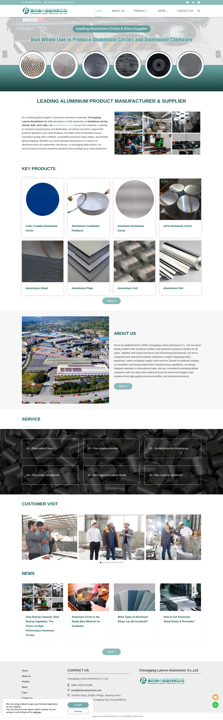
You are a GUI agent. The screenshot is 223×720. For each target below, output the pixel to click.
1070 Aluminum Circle (177, 226)
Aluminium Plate (82, 288)
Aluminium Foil (173, 288)
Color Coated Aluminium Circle (41, 228)
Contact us (185, 11)
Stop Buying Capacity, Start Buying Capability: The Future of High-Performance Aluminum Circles (42, 626)
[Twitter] (193, 2)
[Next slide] (218, 54)
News (25, 687)
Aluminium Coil (128, 288)
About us (118, 11)
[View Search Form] (198, 10)
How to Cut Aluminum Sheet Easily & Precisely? (179, 619)
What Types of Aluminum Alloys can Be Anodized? (133, 619)
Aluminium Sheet (37, 288)
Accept (78, 704)
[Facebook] (187, 2)
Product (26, 681)
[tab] (100, 562)
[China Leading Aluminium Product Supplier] (44, 11)
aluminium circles (64, 125)
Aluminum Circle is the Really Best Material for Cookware (86, 621)
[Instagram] (198, 2)
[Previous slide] (4, 54)
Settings (78, 711)
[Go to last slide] (24, 537)
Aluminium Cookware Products (86, 228)
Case (24, 692)
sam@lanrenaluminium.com (86, 690)
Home (98, 11)
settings (37, 712)
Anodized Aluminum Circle (131, 228)
